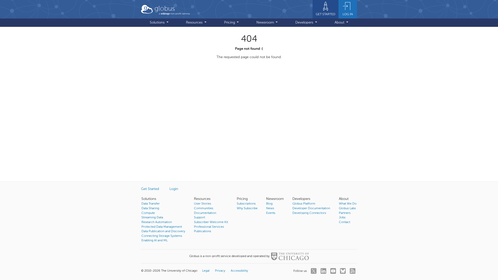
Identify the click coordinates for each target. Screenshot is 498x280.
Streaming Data (152, 217)
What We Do (348, 203)
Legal (206, 270)
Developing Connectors (309, 213)
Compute (148, 213)
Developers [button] (304, 22)
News (270, 208)
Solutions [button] (158, 22)
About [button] (340, 22)
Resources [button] (194, 22)
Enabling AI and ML (154, 240)
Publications (202, 231)
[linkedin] (323, 271)
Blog (269, 203)
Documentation (205, 213)
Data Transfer (150, 203)
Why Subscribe (247, 208)
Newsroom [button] (265, 22)
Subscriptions (246, 203)
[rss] (352, 271)
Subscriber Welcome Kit (211, 222)
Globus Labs (347, 208)
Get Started (150, 189)
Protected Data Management (161, 226)
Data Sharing (150, 208)
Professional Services (209, 226)
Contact (344, 222)
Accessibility (239, 270)
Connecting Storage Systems (161, 236)
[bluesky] (342, 271)
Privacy (220, 270)
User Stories (202, 203)
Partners (345, 213)
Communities (203, 208)
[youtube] (333, 271)
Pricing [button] (230, 22)
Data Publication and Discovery (163, 231)
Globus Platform (303, 203)
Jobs (342, 217)
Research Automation (156, 222)
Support (199, 217)
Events (270, 213)
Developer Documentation (311, 208)
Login (173, 189)
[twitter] (313, 271)
